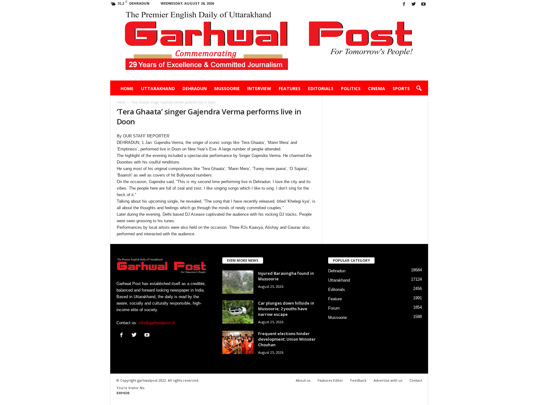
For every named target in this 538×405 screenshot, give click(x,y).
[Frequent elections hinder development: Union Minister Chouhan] (237, 342)
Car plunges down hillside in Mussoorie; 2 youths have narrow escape (286, 308)
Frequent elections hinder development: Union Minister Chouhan (287, 339)
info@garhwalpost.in (157, 322)
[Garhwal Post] (269, 45)
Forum (334, 308)
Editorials (320, 88)
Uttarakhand (158, 88)
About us (303, 380)
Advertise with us (388, 380)
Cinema (376, 88)
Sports (401, 88)
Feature (335, 299)
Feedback (358, 380)
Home (127, 88)
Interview (259, 88)
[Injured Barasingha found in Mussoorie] (237, 282)
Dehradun (194, 88)
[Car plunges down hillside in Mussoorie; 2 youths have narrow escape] (237, 312)
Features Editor (330, 380)
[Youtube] (423, 4)
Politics (351, 88)
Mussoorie (227, 88)
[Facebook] (404, 4)
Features (289, 88)
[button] (419, 88)
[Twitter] (414, 4)
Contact (415, 380)
